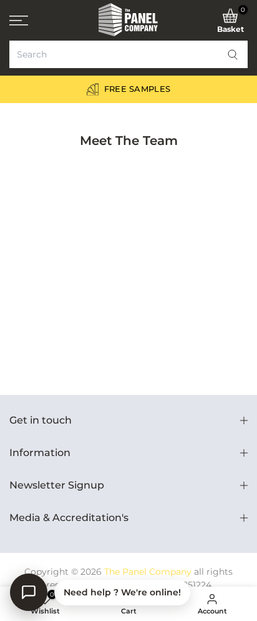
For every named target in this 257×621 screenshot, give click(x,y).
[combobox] (128, 54)
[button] (233, 54)
